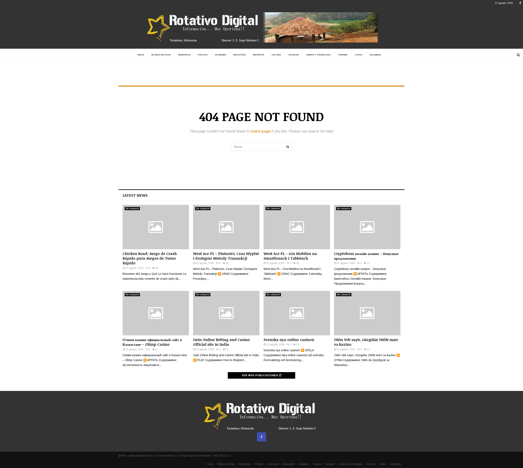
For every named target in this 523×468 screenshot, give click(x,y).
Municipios (184, 55)
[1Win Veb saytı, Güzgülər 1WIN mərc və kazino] (367, 313)
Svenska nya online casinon (289, 339)
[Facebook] (261, 436)
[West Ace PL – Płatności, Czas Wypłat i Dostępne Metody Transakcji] (226, 227)
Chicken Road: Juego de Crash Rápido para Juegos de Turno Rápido (150, 258)
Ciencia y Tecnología (318, 55)
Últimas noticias (161, 55)
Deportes (258, 55)
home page (260, 131)
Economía (220, 55)
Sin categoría (132, 208)
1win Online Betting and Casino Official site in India (221, 342)
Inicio (141, 55)
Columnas (375, 55)
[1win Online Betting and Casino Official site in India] (226, 313)
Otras (358, 55)
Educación (240, 55)
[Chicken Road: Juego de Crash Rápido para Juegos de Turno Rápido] (156, 227)
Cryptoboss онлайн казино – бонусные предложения (366, 256)
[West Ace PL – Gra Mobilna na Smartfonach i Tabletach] (297, 227)
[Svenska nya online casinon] (297, 313)
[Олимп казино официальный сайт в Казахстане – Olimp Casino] (156, 313)
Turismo (343, 55)
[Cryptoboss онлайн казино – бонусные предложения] (367, 227)
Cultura (276, 55)
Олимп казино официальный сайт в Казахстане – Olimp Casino (152, 342)
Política (203, 55)
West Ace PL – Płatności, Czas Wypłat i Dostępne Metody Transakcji (226, 256)
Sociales (293, 55)
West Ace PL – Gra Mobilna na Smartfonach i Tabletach (290, 256)
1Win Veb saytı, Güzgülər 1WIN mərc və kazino (366, 342)
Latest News (135, 195)
